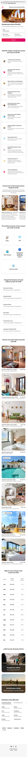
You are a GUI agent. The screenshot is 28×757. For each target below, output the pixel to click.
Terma (15, 750)
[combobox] (13, 31)
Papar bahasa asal (12, 3)
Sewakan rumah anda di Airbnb (17, 7)
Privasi (11, 750)
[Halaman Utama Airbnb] (3, 7)
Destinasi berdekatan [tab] (6, 702)
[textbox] (7, 36)
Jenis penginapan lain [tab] (18, 702)
